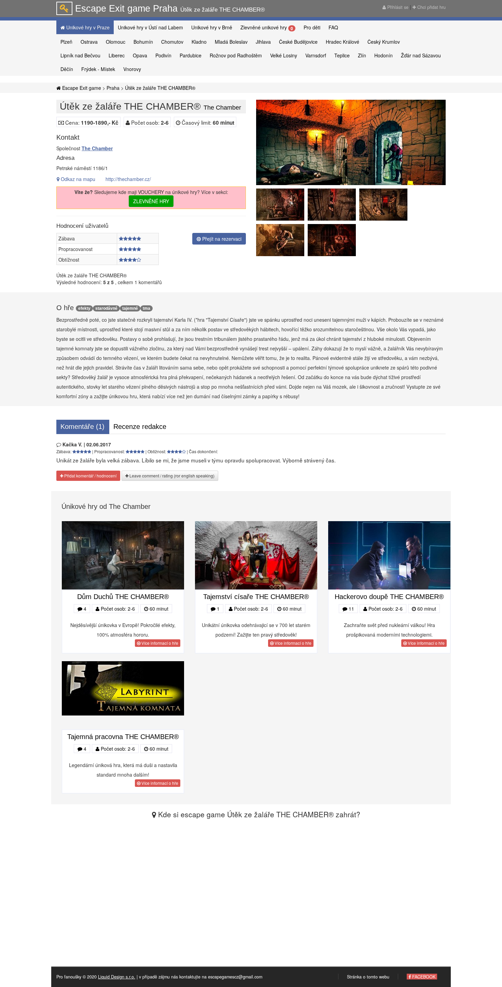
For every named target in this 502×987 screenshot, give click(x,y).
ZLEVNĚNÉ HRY (151, 201)
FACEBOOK (423, 977)
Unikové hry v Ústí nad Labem (150, 27)
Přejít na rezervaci (221, 238)
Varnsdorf (315, 55)
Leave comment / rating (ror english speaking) (171, 475)
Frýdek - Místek (98, 69)
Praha (113, 87)
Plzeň (66, 41)
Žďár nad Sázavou (421, 55)
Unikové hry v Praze (87, 27)
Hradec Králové (342, 41)
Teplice (342, 55)
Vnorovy (132, 69)
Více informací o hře (159, 643)
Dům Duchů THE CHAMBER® (123, 596)
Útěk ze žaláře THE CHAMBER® (160, 87)
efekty (84, 308)
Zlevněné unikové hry (266, 27)
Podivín (163, 55)
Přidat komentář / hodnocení (89, 475)
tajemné (130, 308)
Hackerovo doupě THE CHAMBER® (389, 596)
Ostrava (89, 41)
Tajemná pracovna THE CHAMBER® (123, 736)
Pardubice (190, 55)
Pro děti (312, 27)
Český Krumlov (383, 41)
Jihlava (263, 41)
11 (350, 608)
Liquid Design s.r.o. (116, 977)
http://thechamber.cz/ (128, 179)
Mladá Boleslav (231, 41)
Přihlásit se (397, 7)
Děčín (66, 69)
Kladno (199, 41)
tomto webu (378, 977)
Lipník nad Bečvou (80, 55)
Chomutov (172, 41)
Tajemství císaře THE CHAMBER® (256, 596)
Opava (140, 55)
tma (146, 308)
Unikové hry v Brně (211, 27)
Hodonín (383, 55)
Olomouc (115, 41)
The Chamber (97, 148)
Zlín (362, 55)
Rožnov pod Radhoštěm (236, 55)
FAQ (333, 27)
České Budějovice (298, 41)
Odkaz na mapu (77, 179)
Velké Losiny (283, 55)
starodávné (106, 308)
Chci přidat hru (431, 7)
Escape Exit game (81, 87)
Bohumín (143, 41)
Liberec (117, 55)
